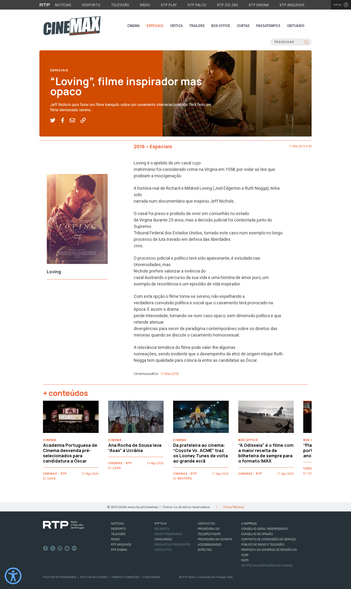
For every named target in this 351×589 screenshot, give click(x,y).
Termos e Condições (125, 577)
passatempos (268, 26)
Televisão (120, 5)
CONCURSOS (163, 539)
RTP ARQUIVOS (121, 544)
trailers (197, 26)
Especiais (155, 26)
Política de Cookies (93, 577)
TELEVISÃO (118, 534)
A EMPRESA (249, 523)
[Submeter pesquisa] (306, 42)
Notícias (63, 5)
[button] (55, 120)
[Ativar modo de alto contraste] (13, 576)
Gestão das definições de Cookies (267, 565)
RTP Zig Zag (227, 5)
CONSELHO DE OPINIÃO (257, 534)
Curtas (243, 26)
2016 (139, 146)
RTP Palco (197, 5)
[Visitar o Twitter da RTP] (52, 548)
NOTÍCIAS (117, 523)
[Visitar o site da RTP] (45, 5)
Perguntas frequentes (172, 544)
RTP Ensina (259, 5)
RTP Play (169, 5)
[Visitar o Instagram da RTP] (60, 548)
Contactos (163, 550)
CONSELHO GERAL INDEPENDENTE (264, 529)
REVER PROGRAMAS (168, 534)
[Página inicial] (72, 25)
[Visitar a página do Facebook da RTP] (45, 548)
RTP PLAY (160, 523)
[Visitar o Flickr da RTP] (74, 548)
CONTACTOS (206, 523)
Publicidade (151, 577)
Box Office (220, 26)
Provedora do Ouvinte (215, 539)
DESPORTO (118, 529)
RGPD (245, 560)
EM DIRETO (162, 529)
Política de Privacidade (59, 577)
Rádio (145, 5)
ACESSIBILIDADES (209, 544)
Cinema (133, 26)
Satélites (205, 550)
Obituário (295, 26)
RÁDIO (115, 539)
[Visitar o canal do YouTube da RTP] (67, 548)
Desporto (91, 5)
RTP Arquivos (292, 5)
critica (176, 26)
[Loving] (77, 220)
